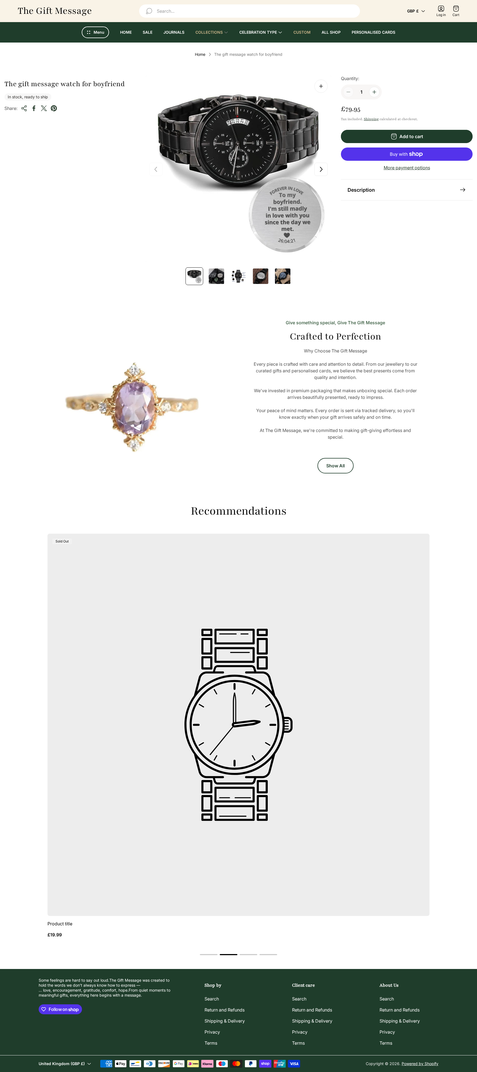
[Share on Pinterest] (54, 108)
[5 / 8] (283, 276)
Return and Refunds (225, 1010)
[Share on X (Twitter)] (44, 108)
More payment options (407, 167)
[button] (209, 954)
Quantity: (350, 78)
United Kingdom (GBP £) (62, 1063)
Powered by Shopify (420, 1063)
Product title (59, 923)
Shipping (371, 119)
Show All (335, 465)
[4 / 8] (260, 276)
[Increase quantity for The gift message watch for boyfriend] (374, 92)
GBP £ (413, 11)
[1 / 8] (194, 276)
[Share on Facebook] (34, 108)
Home (200, 54)
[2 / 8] (216, 276)
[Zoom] (321, 86)
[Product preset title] (238, 725)
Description (361, 190)
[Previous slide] (156, 169)
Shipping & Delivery (225, 1021)
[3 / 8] (238, 276)
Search (212, 999)
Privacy (212, 1032)
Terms (211, 1043)
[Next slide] (321, 169)
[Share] (24, 108)
